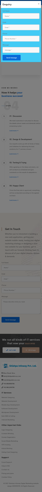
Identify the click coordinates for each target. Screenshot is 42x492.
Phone (5, 34)
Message (6, 45)
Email (4, 22)
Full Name (6, 11)
